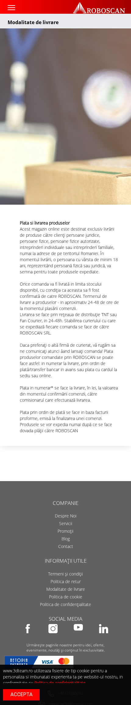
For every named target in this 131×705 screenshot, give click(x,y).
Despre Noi (65, 516)
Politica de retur (66, 581)
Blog (66, 539)
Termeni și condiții (65, 574)
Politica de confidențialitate (65, 604)
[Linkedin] (103, 637)
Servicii (65, 523)
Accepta (21, 694)
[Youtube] (78, 637)
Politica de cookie (65, 597)
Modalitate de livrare (65, 589)
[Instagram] (53, 637)
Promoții (65, 531)
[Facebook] (28, 637)
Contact (65, 546)
